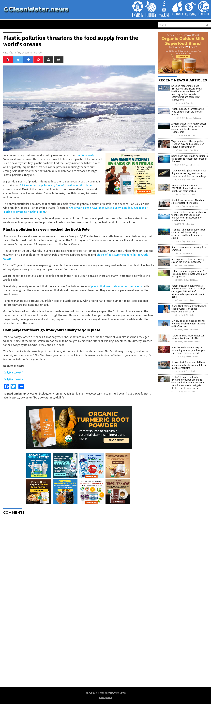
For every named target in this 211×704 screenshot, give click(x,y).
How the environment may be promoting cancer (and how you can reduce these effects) (188, 350)
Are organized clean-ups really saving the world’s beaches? (187, 260)
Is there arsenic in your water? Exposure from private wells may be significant (189, 274)
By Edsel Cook (189, 135)
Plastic (130, 393)
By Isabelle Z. (188, 253)
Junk (75, 393)
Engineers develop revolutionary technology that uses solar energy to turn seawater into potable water (188, 216)
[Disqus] (79, 558)
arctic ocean (30, 393)
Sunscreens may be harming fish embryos (188, 248)
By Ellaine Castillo (190, 357)
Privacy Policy (105, 697)
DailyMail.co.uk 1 (13, 372)
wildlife (59, 397)
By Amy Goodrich (191, 150)
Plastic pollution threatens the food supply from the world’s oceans (187, 112)
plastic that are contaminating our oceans (116, 286)
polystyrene (47, 397)
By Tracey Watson (190, 206)
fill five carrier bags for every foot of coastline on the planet (56, 185)
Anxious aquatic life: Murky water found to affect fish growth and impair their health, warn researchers (188, 127)
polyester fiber (29, 397)
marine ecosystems (91, 393)
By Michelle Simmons (192, 342)
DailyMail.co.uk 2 (13, 379)
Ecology (43, 393)
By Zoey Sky (189, 103)
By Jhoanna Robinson (192, 118)
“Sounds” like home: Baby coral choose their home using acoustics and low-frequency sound (188, 233)
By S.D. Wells (189, 315)
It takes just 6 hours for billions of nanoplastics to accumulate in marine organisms (188, 365)
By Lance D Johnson (191, 165)
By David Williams (191, 280)
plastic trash (142, 393)
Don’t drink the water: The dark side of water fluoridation (187, 202)
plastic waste (11, 397)
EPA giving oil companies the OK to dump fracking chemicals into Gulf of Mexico (188, 324)
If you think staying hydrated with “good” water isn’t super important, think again (189, 309)
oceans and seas (114, 393)
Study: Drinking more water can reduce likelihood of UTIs (187, 337)
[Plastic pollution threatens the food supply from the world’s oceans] (36, 13)
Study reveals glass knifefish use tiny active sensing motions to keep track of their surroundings (188, 173)
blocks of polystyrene (110, 254)
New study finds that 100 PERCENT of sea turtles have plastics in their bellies (186, 188)
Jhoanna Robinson (32, 52)
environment (57, 393)
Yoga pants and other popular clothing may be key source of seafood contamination (187, 144)
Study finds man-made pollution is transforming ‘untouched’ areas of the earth (189, 159)
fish (68, 393)
